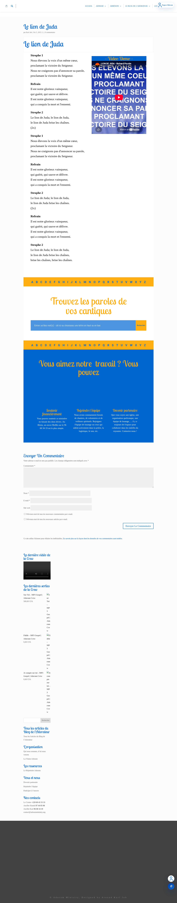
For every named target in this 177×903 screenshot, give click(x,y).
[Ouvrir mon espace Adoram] (171, 878)
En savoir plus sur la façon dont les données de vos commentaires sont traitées (92, 538)
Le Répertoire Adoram (32, 770)
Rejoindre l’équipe (30, 786)
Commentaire (29, 466)
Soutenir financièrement (52, 412)
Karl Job (29, 32)
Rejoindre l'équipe (88, 410)
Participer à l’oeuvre (31, 791)
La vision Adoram (63, 845)
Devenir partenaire (125, 410)
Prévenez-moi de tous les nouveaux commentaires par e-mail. (49, 514)
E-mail (26, 501)
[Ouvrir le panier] (171, 886)
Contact (67, 888)
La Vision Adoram (30, 759)
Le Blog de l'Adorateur (61, 883)
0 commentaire (50, 32)
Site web (26, 508)
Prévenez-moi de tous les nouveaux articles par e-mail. (47, 519)
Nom (26, 493)
